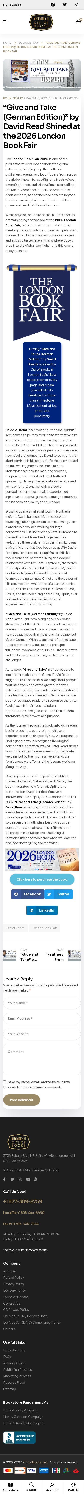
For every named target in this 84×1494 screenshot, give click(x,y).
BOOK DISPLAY (28, 42)
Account (52, 1490)
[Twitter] (64, 4)
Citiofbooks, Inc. (35, 1462)
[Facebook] (52, 4)
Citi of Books (15, 928)
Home (7, 42)
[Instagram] (76, 4)
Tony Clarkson (66, 98)
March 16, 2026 (37, 98)
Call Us (73, 1490)
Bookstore (11, 1490)
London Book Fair (45, 928)
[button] (27, 894)
